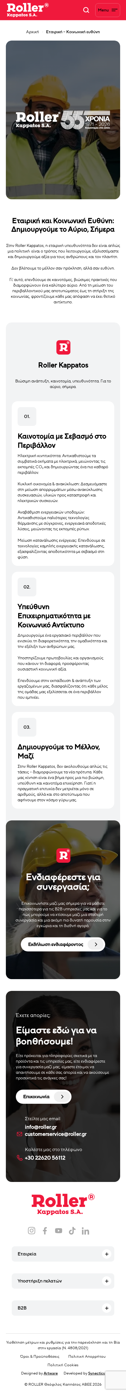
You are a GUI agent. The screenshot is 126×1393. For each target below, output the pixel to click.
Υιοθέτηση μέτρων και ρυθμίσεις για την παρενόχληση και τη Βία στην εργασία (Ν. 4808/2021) (63, 1345)
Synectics (96, 1373)
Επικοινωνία (36, 1096)
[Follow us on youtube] (58, 1231)
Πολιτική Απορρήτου (87, 1356)
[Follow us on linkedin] (85, 1231)
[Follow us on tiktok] (72, 1231)
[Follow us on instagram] (31, 1231)
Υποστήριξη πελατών (40, 1281)
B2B (22, 1308)
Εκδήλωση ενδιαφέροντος (55, 944)
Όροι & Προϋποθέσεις (39, 1356)
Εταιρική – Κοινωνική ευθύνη (73, 32)
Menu (103, 10)
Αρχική (32, 32)
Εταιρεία (27, 1254)
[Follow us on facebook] (45, 1231)
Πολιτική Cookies (63, 1365)
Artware (51, 1373)
